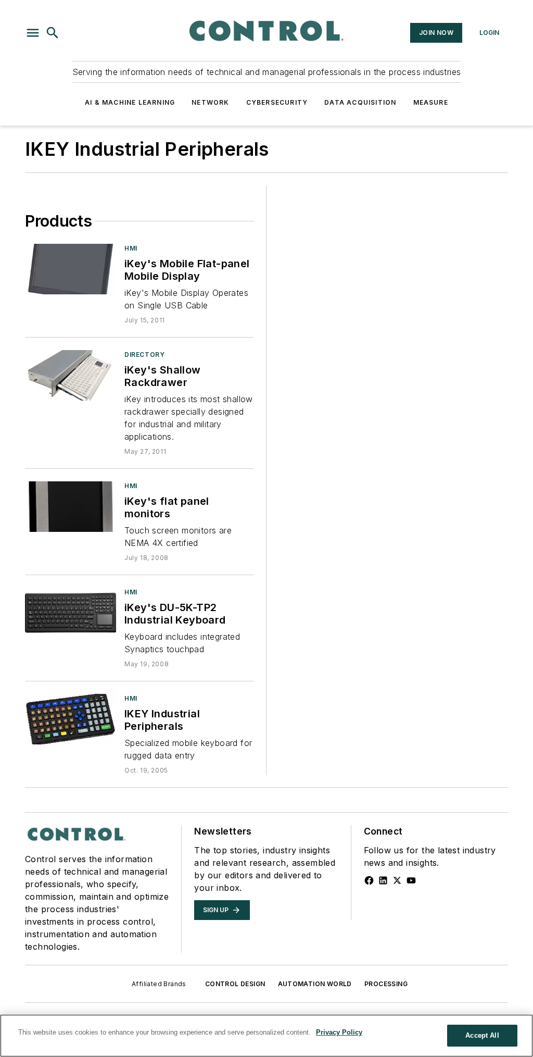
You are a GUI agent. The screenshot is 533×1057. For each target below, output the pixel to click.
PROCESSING (386, 984)
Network (210, 102)
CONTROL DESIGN (235, 984)
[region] (266, 1035)
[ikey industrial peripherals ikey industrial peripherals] (70, 719)
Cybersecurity (277, 102)
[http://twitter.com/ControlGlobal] (397, 880)
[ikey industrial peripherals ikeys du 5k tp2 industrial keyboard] (70, 613)
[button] (33, 33)
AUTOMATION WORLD (315, 984)
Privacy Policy (339, 1032)
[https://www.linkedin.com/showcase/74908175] (383, 880)
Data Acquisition (360, 102)
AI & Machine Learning (130, 102)
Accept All (482, 1035)
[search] (52, 33)
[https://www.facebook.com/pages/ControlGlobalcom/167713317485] (369, 880)
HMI (130, 248)
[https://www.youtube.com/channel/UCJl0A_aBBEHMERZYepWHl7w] (411, 880)
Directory (144, 354)
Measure (430, 102)
